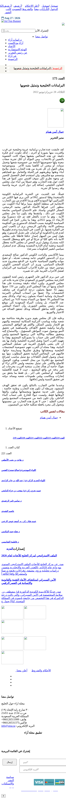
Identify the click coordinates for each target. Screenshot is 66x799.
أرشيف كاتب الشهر (7, 9)
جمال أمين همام (55, 131)
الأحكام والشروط (41, 670)
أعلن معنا (21, 670)
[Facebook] (8, 64)
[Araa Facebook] (12, 675)
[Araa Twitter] (8, 67)
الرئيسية (38, 68)
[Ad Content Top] (33, 21)
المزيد (9, 548)
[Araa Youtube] (8, 70)
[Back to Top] (3, 795)
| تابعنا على (23, 685)
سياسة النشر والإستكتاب (8, 780)
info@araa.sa (8, 725)
